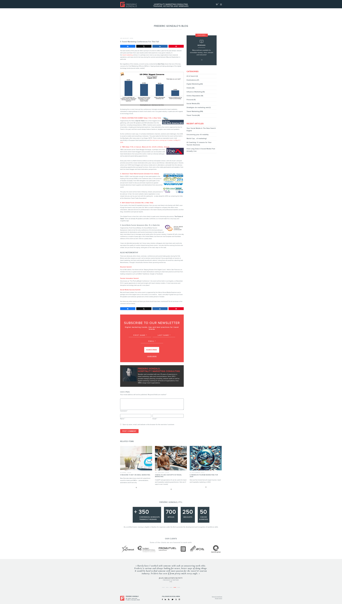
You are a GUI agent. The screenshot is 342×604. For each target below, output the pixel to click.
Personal (190, 100)
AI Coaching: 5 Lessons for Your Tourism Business (199, 143)
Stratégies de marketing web (198, 107)
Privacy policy (218, 598)
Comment (124, 411)
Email (155, 419)
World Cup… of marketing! (197, 138)
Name (122, 419)
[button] (217, 4)
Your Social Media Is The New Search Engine (201, 129)
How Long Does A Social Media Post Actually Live (201, 150)
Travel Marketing (193, 111)
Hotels (189, 88)
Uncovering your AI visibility (198, 134)
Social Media (192, 103)
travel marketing (128, 55)
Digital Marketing (193, 84)
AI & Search (191, 76)
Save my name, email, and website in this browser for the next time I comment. (148, 424)
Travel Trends (192, 115)
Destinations (191, 80)
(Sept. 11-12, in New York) (140, 118)
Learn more (152, 356)
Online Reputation (194, 96)
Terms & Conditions (217, 596)
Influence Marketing (194, 92)
